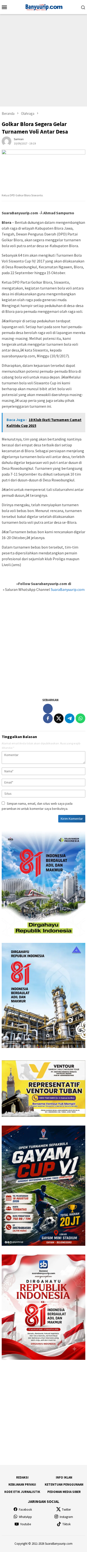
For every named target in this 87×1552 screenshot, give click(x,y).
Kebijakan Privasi (22, 1484)
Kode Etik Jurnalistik (22, 1492)
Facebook (25, 1509)
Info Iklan (64, 1477)
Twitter (66, 1509)
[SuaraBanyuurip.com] (43, 6)
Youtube (25, 1524)
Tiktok (66, 1524)
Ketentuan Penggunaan (64, 1484)
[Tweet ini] (59, 718)
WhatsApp (25, 1517)
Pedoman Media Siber (64, 1492)
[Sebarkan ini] (48, 718)
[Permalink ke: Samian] (6, 141)
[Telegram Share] (69, 718)
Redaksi (22, 1477)
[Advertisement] (43, 60)
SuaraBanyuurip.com (67, 589)
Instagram (66, 1517)
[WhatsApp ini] (80, 718)
